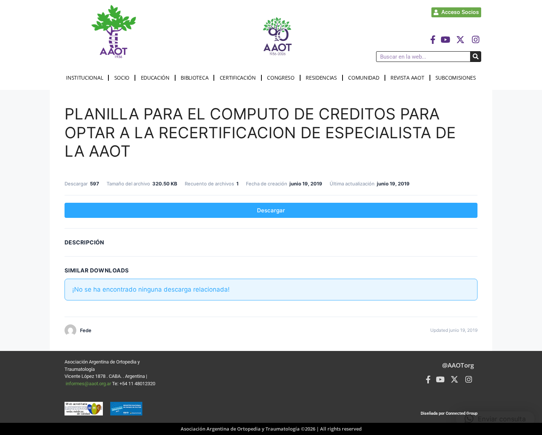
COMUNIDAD (363, 77)
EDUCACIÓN (155, 77)
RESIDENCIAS (321, 77)
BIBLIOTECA (194, 77)
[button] (495, 418)
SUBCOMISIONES (455, 77)
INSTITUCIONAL (84, 77)
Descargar (271, 210)
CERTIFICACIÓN (238, 77)
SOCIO (122, 77)
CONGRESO (281, 77)
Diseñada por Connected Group (449, 413)
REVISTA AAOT (407, 77)
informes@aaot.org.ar (89, 383)
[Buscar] (475, 57)
